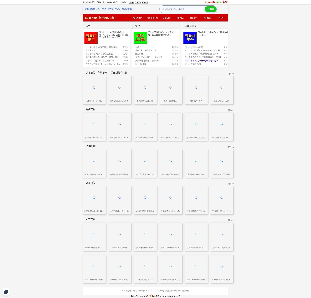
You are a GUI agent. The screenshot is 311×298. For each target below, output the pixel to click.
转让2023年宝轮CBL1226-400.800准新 (202, 50)
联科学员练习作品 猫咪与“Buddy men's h (221, 138)
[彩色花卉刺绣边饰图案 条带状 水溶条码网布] (145, 234)
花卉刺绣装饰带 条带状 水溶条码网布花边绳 (170, 280)
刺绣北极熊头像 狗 (196, 101)
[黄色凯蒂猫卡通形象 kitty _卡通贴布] (94, 234)
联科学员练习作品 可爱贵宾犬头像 (119, 138)
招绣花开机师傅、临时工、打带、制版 (102, 57)
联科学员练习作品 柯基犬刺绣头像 (94, 138)
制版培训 (193, 18)
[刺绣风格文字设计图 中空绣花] (145, 160)
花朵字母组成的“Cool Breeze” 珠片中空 (196, 174)
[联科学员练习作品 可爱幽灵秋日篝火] (170, 124)
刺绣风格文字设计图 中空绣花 (145, 174)
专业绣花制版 (141, 64)
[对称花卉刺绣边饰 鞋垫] (119, 234)
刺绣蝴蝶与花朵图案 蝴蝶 (145, 101)
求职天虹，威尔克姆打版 (145, 50)
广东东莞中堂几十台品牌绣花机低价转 (201, 54)
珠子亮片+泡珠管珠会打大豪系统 (100, 60)
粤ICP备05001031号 (140, 296)
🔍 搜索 (210, 9)
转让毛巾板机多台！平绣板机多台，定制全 (203, 57)
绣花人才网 (137, 18)
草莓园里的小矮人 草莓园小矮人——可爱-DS (196, 211)
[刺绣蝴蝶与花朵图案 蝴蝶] (145, 87)
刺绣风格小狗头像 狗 (170, 101)
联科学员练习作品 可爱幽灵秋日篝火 (170, 138)
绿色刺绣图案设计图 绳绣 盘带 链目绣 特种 (221, 248)
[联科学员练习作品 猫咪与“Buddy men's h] (221, 124)
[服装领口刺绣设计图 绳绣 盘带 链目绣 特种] (94, 266)
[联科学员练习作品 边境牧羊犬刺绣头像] (145, 124)
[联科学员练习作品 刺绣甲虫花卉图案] (196, 124)
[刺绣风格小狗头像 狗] (170, 87)
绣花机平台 (191, 26)
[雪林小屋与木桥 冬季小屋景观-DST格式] (170, 197)
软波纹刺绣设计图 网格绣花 (171, 174)
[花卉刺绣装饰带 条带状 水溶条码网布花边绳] (170, 266)
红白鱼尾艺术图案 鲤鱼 (94, 101)
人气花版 (90, 219)
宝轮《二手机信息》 (193, 64)
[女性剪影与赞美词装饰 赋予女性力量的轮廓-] (145, 197)
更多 (227, 26)
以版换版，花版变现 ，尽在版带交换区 (107, 72)
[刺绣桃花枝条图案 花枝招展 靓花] (119, 160)
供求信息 (207, 18)
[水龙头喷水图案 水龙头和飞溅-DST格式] (119, 197)
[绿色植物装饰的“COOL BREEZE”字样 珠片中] (221, 160)
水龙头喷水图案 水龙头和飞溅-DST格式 (119, 211)
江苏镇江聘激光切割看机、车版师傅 (101, 47)
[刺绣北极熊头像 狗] (196, 87)
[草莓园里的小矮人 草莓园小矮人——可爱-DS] (196, 197)
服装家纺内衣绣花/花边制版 (147, 60)
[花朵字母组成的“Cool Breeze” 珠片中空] (196, 160)
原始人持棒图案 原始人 (221, 101)
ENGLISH (220, 18)
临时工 (138, 47)
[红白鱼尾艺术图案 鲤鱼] (94, 87)
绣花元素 (166, 18)
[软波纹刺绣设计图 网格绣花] (170, 160)
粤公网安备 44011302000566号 (166, 296)
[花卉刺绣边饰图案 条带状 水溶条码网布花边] (196, 234)
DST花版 (90, 182)
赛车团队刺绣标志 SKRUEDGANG (94, 174)
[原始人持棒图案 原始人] (221, 87)
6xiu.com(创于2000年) (100, 17)
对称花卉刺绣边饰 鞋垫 (119, 248)
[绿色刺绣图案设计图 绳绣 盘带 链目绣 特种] (221, 234)
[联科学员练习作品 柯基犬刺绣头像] (94, 124)
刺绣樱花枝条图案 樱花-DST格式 (94, 211)
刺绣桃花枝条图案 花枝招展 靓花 (119, 174)
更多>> (231, 73)
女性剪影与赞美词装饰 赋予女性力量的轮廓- (145, 211)
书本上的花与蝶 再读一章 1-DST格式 (221, 211)
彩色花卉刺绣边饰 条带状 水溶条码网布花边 (170, 248)
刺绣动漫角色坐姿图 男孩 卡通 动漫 (119, 101)
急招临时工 (90, 50)
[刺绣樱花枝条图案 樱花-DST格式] (94, 197)
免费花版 (90, 109)
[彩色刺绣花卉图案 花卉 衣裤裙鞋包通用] (119, 266)
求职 (137, 26)
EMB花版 (91, 146)
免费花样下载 (152, 18)
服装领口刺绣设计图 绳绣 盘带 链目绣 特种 (94, 280)
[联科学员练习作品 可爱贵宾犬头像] (119, 124)
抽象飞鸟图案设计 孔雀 (145, 280)
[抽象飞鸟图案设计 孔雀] (145, 266)
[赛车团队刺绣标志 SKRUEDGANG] (94, 160)
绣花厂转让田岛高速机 (194, 47)
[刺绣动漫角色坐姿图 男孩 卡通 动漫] (119, 87)
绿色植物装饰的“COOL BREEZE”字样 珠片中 (221, 174)
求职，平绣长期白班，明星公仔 (148, 57)
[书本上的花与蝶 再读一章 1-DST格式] (221, 197)
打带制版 (139, 54)
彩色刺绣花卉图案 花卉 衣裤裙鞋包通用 (119, 280)
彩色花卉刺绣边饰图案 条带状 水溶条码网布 (145, 248)
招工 (88, 26)
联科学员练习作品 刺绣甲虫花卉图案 (196, 138)
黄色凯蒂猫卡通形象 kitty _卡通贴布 (94, 248)
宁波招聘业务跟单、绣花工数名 (99, 54)
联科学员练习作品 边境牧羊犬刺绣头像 (145, 138)
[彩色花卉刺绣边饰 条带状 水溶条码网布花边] (170, 234)
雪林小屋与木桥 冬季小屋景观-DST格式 (170, 211)
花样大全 (180, 18)
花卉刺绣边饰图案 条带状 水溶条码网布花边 (196, 248)
